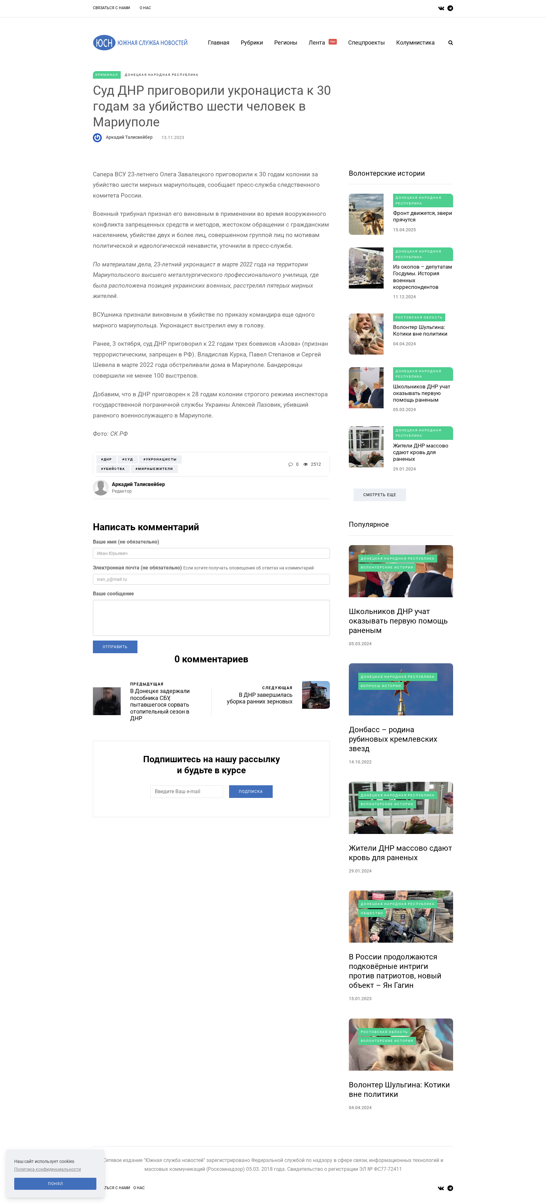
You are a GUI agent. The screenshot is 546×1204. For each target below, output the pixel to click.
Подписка (251, 791)
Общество (372, 913)
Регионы (285, 42)
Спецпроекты (366, 42)
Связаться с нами (111, 8)
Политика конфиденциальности (47, 1169)
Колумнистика (415, 42)
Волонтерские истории (387, 173)
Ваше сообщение (113, 594)
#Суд (127, 459)
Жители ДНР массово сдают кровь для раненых (420, 452)
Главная (218, 42)
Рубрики (252, 42)
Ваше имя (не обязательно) (126, 542)
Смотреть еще (379, 495)
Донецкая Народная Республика (162, 74)
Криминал (106, 74)
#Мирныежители (154, 469)
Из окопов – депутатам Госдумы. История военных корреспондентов (422, 277)
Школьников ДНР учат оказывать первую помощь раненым (421, 393)
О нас (145, 8)
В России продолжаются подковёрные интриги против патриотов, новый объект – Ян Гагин (395, 971)
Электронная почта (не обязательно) (137, 568)
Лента (322, 42)
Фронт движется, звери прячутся (422, 216)
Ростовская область (419, 317)
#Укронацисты (160, 459)
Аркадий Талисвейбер (129, 137)
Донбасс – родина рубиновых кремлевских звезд (393, 739)
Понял (55, 1184)
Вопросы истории (381, 686)
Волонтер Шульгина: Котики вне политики (420, 330)
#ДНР (106, 459)
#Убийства (113, 469)
